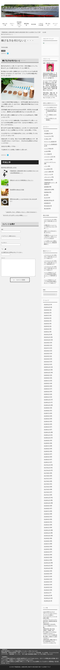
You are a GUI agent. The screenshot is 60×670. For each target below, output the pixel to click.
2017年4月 (47, 486)
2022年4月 (47, 323)
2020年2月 (47, 394)
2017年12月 (47, 465)
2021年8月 (47, 345)
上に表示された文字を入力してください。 (12, 252)
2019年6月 (47, 416)
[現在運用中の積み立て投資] (4, 195)
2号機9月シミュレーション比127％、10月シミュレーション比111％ (50, 237)
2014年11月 (47, 565)
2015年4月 (47, 552)
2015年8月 (47, 541)
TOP (20, 32)
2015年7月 (47, 543)
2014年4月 (47, 584)
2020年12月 (47, 367)
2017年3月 (47, 489)
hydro (48, 258)
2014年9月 (47, 571)
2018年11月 (47, 435)
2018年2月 (47, 459)
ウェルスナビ (47, 136)
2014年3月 (47, 587)
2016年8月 (47, 508)
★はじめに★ (4, 24)
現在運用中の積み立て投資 (17, 189)
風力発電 (46, 208)
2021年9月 (47, 342)
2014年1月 (47, 592)
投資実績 (46, 192)
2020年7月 (47, 380)
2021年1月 (47, 364)
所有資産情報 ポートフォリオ (19, 24)
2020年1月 (47, 397)
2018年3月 (47, 456)
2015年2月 (47, 557)
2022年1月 (47, 331)
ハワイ (46, 166)
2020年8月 (47, 378)
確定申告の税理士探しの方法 (8, 167)
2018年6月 (47, 448)
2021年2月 (47, 361)
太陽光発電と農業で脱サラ (50, 639)
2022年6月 (47, 318)
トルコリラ (47, 159)
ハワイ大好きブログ (51, 107)
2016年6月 (47, 514)
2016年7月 (47, 511)
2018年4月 (47, 454)
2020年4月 (47, 388)
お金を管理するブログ (49, 612)
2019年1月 (47, 429)
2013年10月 (47, 601)
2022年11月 (47, 304)
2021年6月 (47, 350)
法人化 (46, 197)
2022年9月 (47, 310)
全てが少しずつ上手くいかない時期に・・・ (15, 215)
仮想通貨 (46, 186)
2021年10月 (47, 340)
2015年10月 (47, 535)
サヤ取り (46, 139)
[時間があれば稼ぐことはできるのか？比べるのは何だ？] (4, 204)
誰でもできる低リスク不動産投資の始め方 (51, 111)
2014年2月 (47, 590)
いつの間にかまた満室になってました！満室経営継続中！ (50, 242)
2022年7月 (47, 315)
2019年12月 (47, 399)
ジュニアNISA (48, 148)
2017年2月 (47, 492)
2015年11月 (47, 533)
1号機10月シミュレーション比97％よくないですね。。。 (50, 227)
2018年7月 (47, 446)
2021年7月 (47, 348)
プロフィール (12, 24)
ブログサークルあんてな (49, 642)
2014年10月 (47, 568)
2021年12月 (47, 334)
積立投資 (33, 24)
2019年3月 (47, 424)
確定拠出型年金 (48, 200)
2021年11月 (47, 337)
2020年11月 (47, 369)
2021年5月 (47, 353)
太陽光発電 (47, 189)
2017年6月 (47, 481)
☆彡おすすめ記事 (40, 24)
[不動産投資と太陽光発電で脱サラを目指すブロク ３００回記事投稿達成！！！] (4, 176)
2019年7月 (47, 413)
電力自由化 (47, 205)
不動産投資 (47, 179)
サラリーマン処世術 (49, 141)
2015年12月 (47, 530)
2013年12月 (47, 595)
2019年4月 (47, 421)
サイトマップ (55, 24)
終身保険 (46, 203)
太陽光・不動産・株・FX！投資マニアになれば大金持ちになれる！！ (49, 632)
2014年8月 (47, 573)
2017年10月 (47, 470)
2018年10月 (47, 437)
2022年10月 (47, 307)
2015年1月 (47, 560)
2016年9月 (47, 505)
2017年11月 (47, 467)
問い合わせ (48, 24)
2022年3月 (47, 326)
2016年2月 (47, 524)
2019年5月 (47, 418)
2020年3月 (47, 391)
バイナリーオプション (50, 162)
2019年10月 (47, 405)
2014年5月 (47, 581)
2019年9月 (47, 407)
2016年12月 (47, 497)
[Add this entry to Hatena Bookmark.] (7, 53)
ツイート (3, 53)
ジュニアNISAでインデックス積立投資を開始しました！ (50, 274)
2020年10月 (47, 372)
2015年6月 (47, 546)
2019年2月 (47, 427)
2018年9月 (47, 440)
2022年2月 (47, 329)
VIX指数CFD (47, 133)
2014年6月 (47, 579)
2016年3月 (47, 522)
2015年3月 (47, 554)
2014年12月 (47, 562)
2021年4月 (47, 356)
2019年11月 (47, 402)
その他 (3, 50)
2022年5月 (47, 320)
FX (45, 131)
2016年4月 (47, 519)
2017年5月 (47, 484)
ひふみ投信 (47, 169)
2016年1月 (47, 527)
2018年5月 (47, 451)
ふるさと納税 (47, 171)
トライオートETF (48, 156)
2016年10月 (47, 503)
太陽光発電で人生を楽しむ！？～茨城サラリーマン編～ (50, 626)
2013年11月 (47, 598)
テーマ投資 (47, 154)
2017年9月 (47, 473)
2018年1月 (47, 462)
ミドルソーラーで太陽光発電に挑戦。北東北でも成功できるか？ (50, 636)
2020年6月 (47, 383)
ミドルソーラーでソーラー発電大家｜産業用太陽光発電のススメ (50, 621)
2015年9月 (47, 538)
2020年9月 (47, 375)
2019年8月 (47, 410)
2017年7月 (47, 478)
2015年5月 (47, 549)
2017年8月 (47, 475)
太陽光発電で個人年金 (49, 629)
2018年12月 (47, 432)
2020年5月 (47, 386)
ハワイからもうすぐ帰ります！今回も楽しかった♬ (50, 221)
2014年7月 (47, 576)
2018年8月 (47, 443)
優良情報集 (26, 24)
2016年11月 (47, 500)
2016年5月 (47, 516)
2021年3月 (47, 359)
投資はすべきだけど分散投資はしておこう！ (21, 180)
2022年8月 (47, 312)
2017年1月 (47, 494)
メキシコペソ (47, 177)
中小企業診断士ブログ (49, 641)
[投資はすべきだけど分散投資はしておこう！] (4, 185)
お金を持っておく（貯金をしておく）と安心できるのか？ (21, 212)
